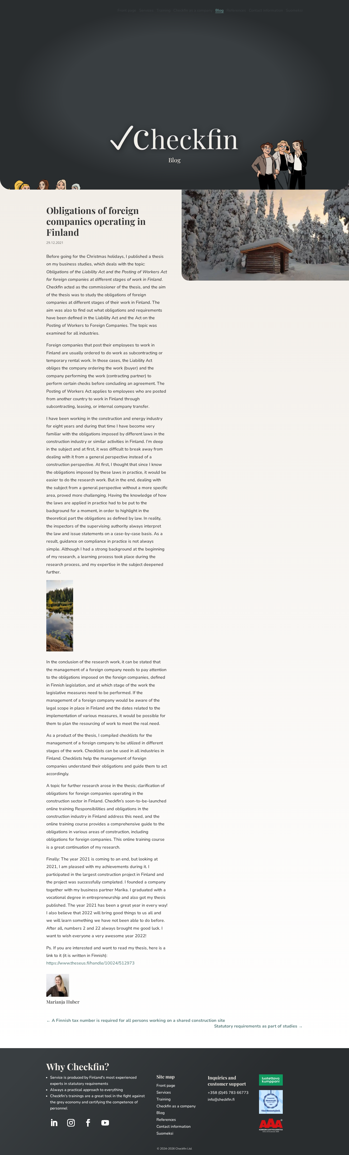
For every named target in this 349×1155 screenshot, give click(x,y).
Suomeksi (294, 11)
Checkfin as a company (192, 11)
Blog (219, 11)
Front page (127, 11)
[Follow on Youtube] (105, 1122)
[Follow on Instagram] (71, 1122)
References (236, 11)
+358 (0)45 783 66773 (228, 1092)
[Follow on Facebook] (88, 1122)
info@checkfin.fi (221, 1099)
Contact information (266, 11)
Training (163, 11)
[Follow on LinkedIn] (53, 1122)
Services (146, 11)
